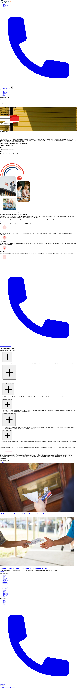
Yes (2, 129)
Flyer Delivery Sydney (8, 451)
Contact (4, 8)
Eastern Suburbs (5, 580)
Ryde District (5, 592)
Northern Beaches (5, 587)
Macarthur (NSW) (6, 586)
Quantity (1, 122)
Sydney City (5, 595)
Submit (2, 130)
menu (12, 88)
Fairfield (4, 581)
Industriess (4, 93)
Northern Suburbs (5, 589)
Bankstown (4, 575)
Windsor (4, 596)
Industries (4, 6)
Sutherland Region (6, 594)
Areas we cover (5, 5)
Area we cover (5, 92)
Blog (3, 7)
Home (4, 4)
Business (3, 127)
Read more (2, 516)
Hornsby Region (5, 583)
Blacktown (4, 576)
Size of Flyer (2, 121)
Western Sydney (5, 588)
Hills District (5, 582)
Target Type (2, 126)
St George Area (5, 593)
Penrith (4, 591)
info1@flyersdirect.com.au (4, 687)
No (4, 129)
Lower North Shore (6, 585)
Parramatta (4, 590)
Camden (4, 577)
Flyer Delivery (5, 601)
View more (2, 462)
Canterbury (4, 579)
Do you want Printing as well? (5, 128)
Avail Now (2, 105)
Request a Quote (8, 88)
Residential (8, 127)
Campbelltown (5, 578)
